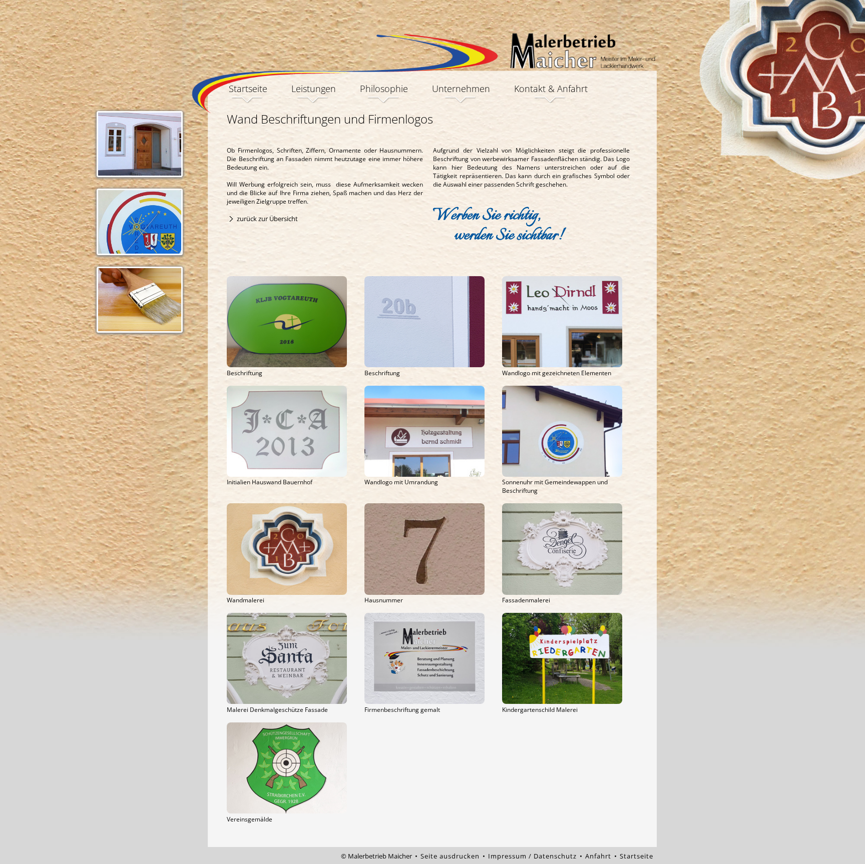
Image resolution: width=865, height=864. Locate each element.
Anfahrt (598, 855)
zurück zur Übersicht (267, 218)
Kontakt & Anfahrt (551, 89)
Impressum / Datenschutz (532, 855)
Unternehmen (461, 89)
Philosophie (384, 89)
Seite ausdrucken (450, 855)
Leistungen (313, 89)
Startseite (248, 89)
